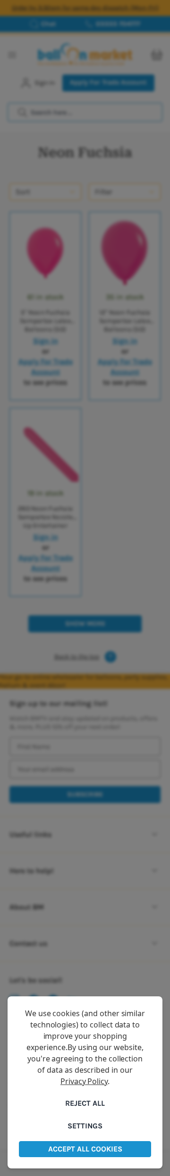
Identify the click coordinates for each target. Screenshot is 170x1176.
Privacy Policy (84, 1081)
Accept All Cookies (85, 1148)
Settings (85, 1125)
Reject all (85, 1103)
